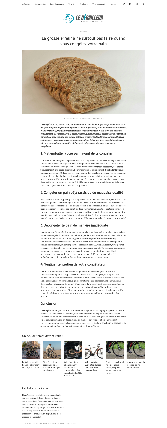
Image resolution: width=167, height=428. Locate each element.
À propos (114, 4)
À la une (83, 31)
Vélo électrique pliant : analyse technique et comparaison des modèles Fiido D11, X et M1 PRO (73, 369)
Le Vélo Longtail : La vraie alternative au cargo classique (31, 365)
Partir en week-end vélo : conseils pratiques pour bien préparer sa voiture (115, 367)
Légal (68, 423)
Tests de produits (57, 4)
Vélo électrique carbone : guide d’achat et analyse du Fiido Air (51, 366)
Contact (74, 423)
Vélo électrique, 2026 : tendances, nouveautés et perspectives (93, 366)
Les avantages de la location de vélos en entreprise (136, 365)
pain (119, 169)
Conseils (71, 4)
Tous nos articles (99, 4)
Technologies (40, 4)
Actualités (26, 4)
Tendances (84, 4)
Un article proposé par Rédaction (76, 118)
